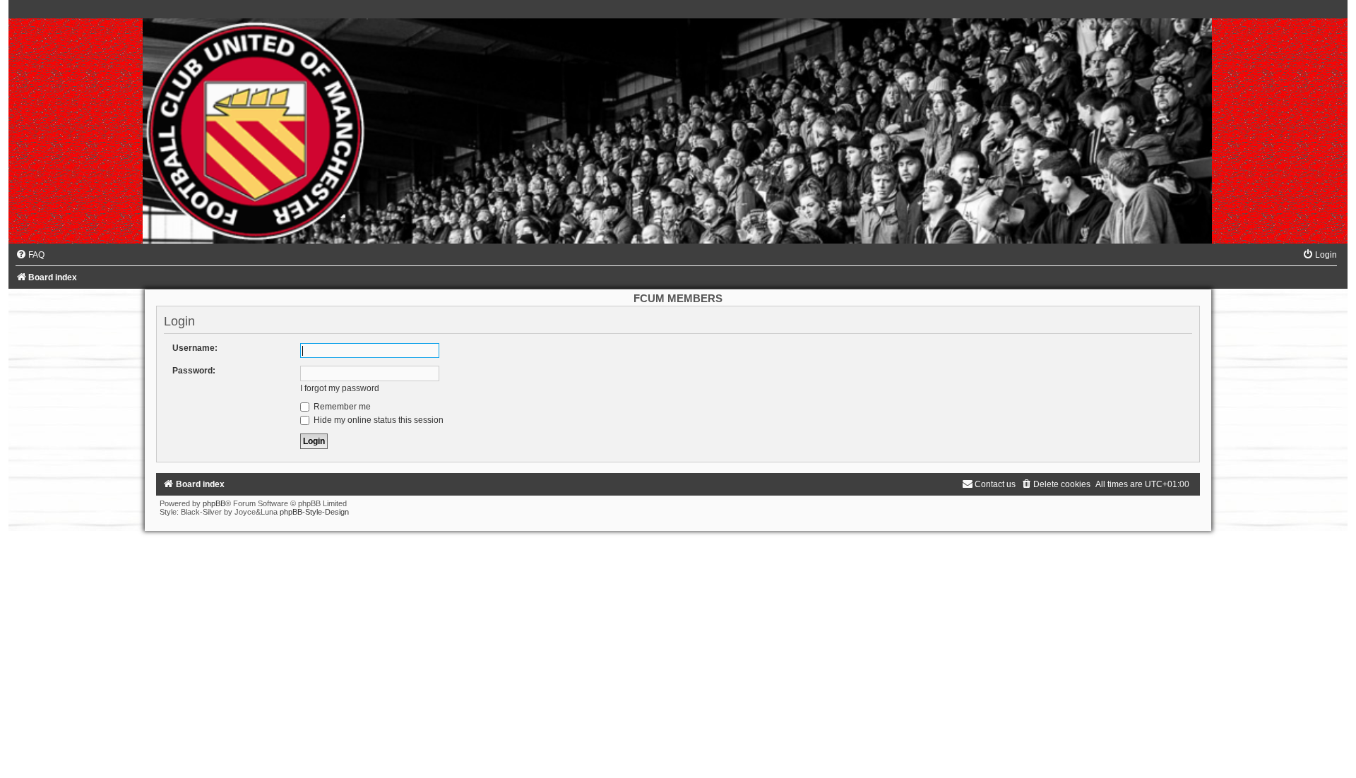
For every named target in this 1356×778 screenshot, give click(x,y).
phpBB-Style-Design (314, 512)
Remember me (341, 407)
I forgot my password (339, 388)
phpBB (214, 503)
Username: (195, 348)
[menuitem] (30, 255)
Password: (193, 371)
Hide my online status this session (377, 420)
